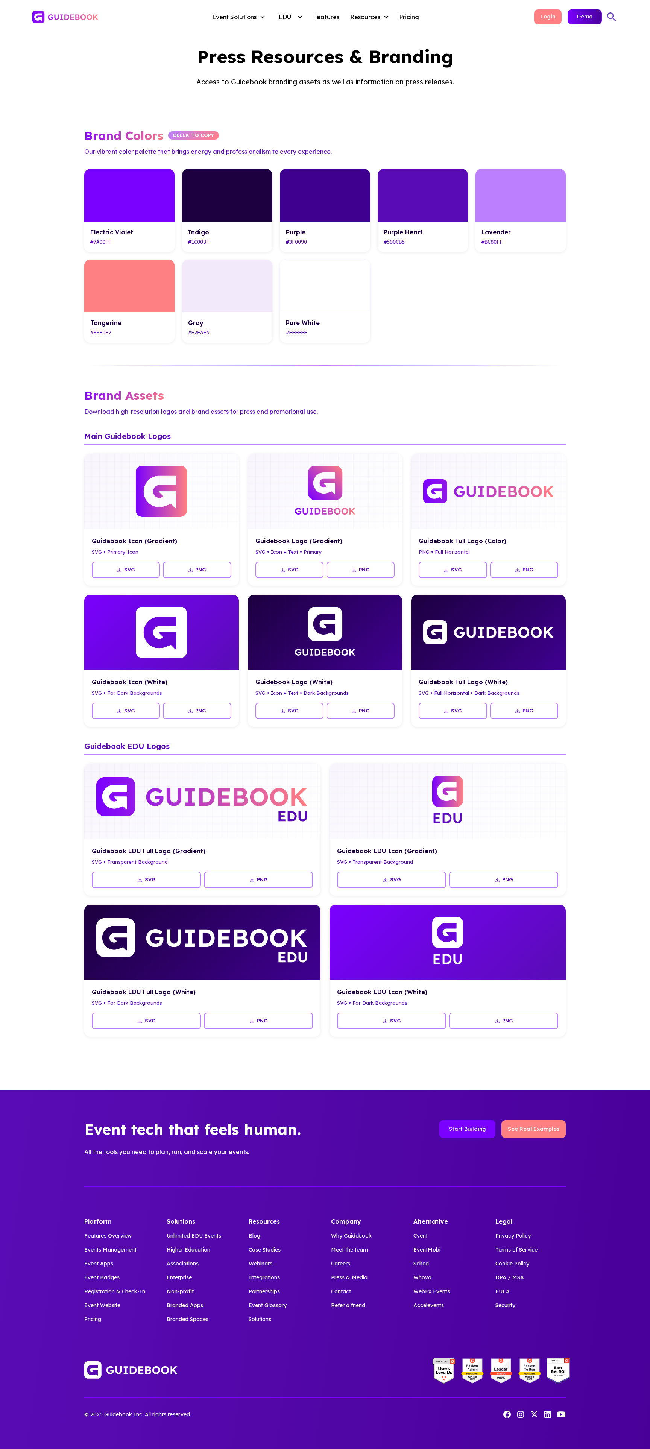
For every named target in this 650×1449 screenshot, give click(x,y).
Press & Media (349, 1277)
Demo (584, 16)
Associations (183, 1263)
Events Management (110, 1249)
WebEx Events (431, 1291)
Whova (422, 1277)
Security (505, 1305)
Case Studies (265, 1249)
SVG (129, 570)
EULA (502, 1291)
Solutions (260, 1319)
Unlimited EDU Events (194, 1235)
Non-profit (180, 1291)
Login (548, 16)
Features (326, 17)
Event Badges (102, 1277)
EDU (285, 17)
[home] (92, 17)
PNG (200, 570)
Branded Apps (185, 1305)
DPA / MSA (509, 1277)
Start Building (467, 1128)
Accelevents (428, 1305)
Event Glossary (268, 1305)
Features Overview (108, 1235)
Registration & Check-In (114, 1291)
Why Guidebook (351, 1235)
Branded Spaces (187, 1319)
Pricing (409, 17)
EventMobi (426, 1249)
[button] (240, 17)
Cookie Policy (512, 1263)
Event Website (102, 1305)
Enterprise (179, 1277)
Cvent (420, 1235)
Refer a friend (348, 1305)
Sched (421, 1263)
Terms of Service (516, 1249)
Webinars (260, 1263)
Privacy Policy (513, 1235)
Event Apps (98, 1263)
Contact (341, 1291)
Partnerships (264, 1291)
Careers (340, 1263)
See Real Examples (533, 1128)
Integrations (264, 1277)
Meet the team (349, 1249)
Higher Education (188, 1249)
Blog (254, 1235)
